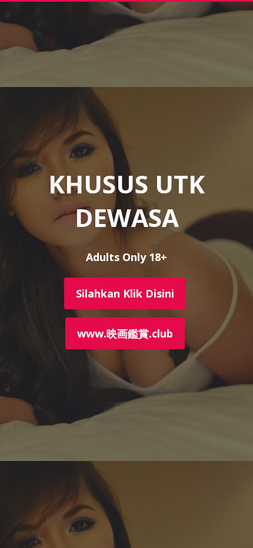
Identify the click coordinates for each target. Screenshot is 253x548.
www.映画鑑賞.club (125, 333)
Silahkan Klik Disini (125, 293)
